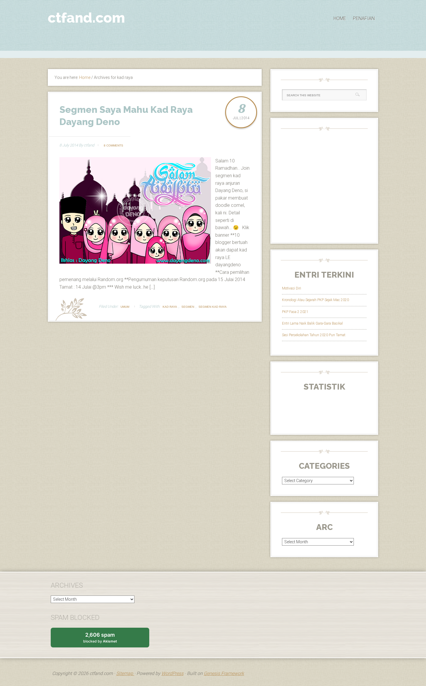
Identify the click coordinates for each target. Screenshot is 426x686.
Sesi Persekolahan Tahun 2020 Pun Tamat (313, 335)
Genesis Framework (224, 673)
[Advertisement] (213, 54)
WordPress (172, 673)
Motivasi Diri (291, 288)
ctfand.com (86, 18)
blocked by (105, 639)
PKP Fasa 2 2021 (295, 312)
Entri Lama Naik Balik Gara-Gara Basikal (312, 323)
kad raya (170, 306)
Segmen (187, 306)
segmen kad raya (213, 306)
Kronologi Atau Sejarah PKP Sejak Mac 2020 (315, 300)
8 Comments (113, 145)
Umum (125, 306)
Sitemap (125, 673)
